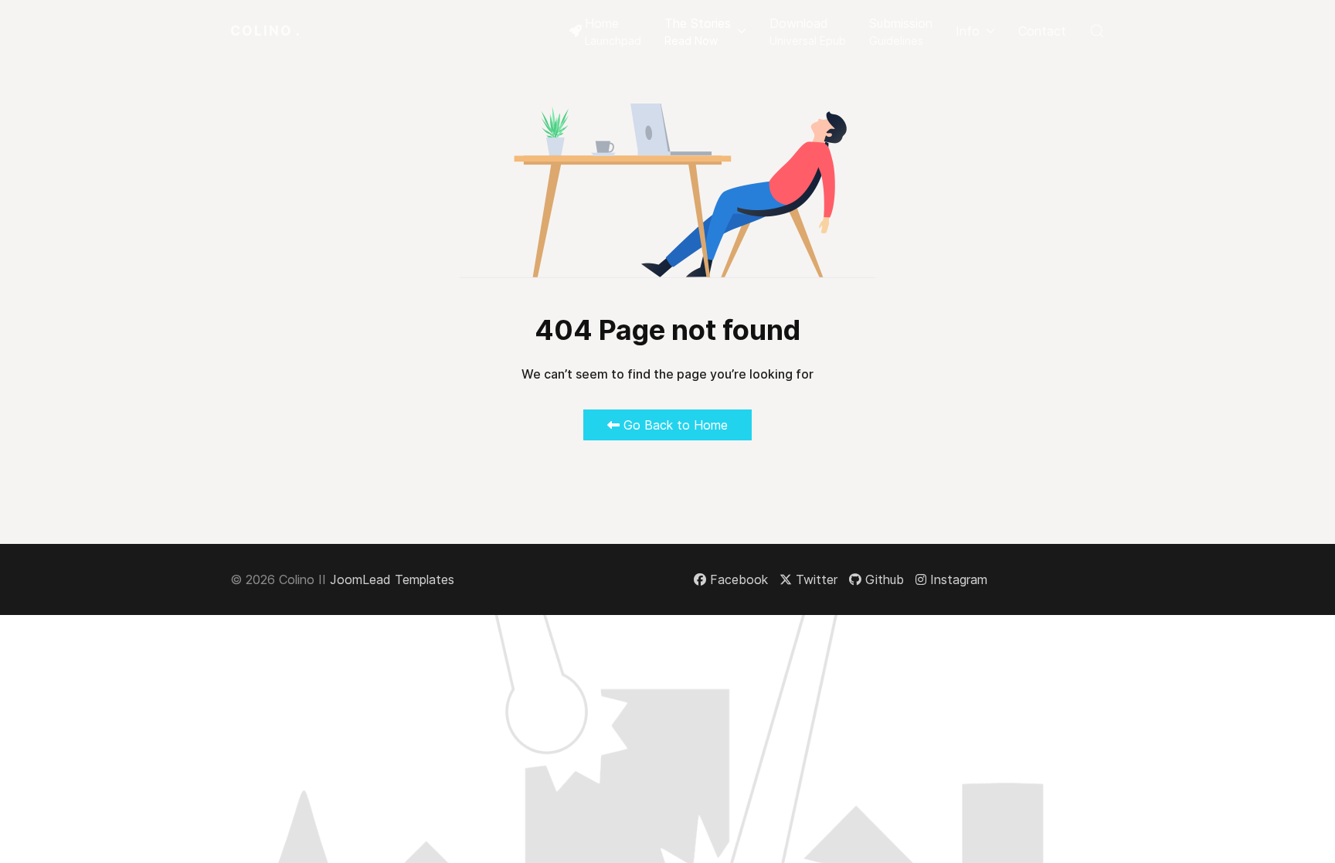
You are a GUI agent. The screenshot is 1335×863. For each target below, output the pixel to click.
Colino (265, 30)
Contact (1042, 31)
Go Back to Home (674, 425)
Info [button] (968, 31)
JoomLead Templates (392, 579)
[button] (705, 31)
